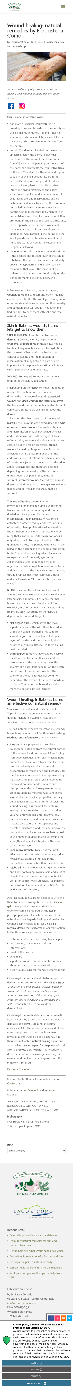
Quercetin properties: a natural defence (33, 1235)
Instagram (50, 1090)
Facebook (33, 1090)
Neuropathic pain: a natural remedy (31, 1262)
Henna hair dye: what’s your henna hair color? (37, 1250)
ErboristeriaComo (20, 41)
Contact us (13, 1083)
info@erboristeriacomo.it (22, 1303)
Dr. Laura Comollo (18, 1069)
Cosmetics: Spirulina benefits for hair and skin (36, 1256)
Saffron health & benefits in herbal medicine (36, 1267)
